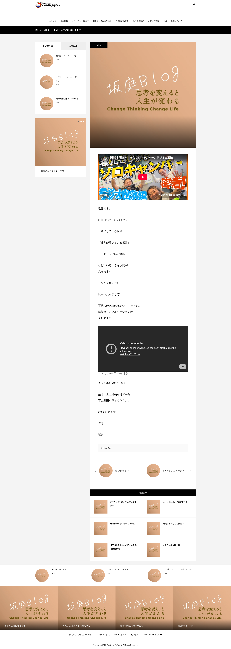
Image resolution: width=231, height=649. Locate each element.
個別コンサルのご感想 (102, 21)
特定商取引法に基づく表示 (80, 634)
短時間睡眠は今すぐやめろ (67, 99)
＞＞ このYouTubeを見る (113, 373)
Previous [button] (30, 575)
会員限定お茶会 (122, 21)
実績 (165, 21)
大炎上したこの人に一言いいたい (178, 569)
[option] (60, 147)
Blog (99, 45)
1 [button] (78, 121)
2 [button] (81, 121)
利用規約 (134, 634)
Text (109, 448)
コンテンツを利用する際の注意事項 (111, 634)
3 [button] (83, 121)
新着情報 (64, 21)
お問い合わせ (176, 21)
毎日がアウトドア (59, 569)
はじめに (52, 21)
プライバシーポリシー (152, 634)
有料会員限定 (138, 21)
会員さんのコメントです (66, 56)
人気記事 (73, 46)
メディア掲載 (153, 21)
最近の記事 (48, 46)
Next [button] (200, 575)
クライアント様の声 (80, 21)
